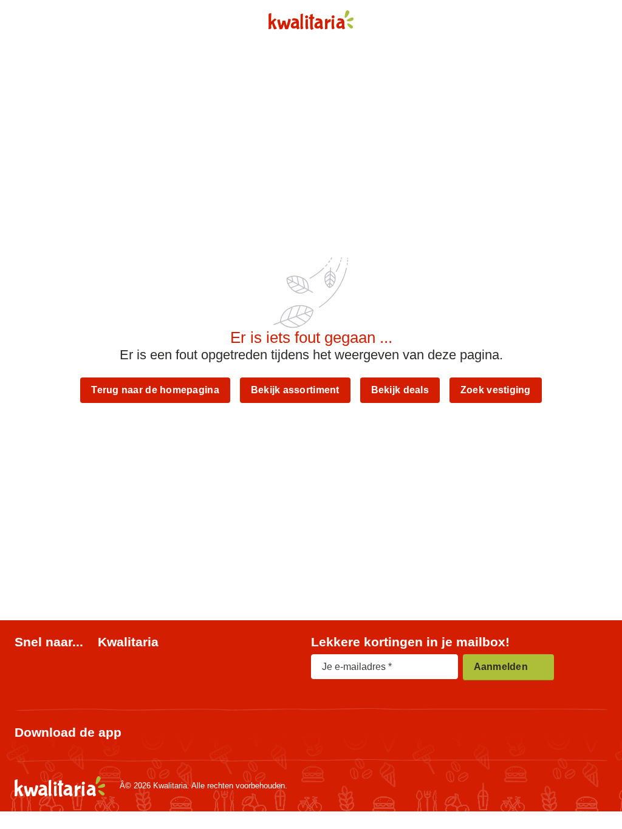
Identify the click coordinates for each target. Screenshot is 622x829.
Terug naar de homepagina (155, 390)
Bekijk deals (400, 390)
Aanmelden (501, 667)
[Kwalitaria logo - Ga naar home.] (311, 20)
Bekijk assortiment (295, 390)
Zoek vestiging (495, 390)
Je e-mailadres (354, 667)
